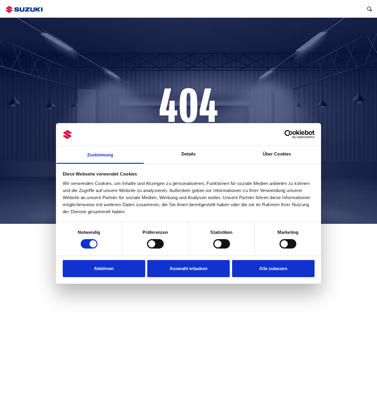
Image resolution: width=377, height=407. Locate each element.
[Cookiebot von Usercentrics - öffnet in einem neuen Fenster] (289, 134)
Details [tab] (188, 153)
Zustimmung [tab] (100, 154)
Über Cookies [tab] (277, 153)
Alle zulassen (273, 268)
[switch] (155, 244)
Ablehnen (104, 268)
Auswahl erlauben (188, 268)
